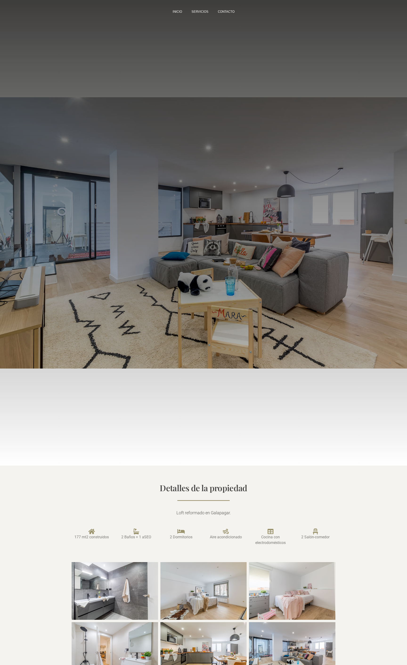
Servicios (199, 11)
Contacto (226, 11)
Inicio (177, 11)
